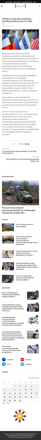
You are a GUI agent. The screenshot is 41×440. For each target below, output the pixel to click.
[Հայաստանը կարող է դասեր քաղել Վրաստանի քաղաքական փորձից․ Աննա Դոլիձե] (8, 254)
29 (15, 400)
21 (10, 397)
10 (25, 390)
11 (31, 390)
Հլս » (8, 403)
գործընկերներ (27, 2)
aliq (3, 24)
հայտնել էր (19, 114)
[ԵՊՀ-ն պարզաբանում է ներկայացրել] (8, 227)
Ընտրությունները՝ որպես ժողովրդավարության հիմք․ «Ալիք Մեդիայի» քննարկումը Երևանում (26, 266)
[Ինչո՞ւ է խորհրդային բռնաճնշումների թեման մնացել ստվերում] (8, 279)
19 (36, 393)
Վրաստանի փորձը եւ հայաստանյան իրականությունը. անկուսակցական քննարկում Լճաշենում (27, 240)
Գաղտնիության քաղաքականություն (20, 437)
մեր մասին (8, 2)
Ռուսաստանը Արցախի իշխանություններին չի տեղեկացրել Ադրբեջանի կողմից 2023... (18, 210)
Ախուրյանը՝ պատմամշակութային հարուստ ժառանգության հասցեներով (11, 349)
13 (4, 393)
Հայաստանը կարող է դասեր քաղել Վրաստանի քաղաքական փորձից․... (26, 253)
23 (20, 397)
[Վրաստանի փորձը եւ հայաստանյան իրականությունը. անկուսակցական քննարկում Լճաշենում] (8, 240)
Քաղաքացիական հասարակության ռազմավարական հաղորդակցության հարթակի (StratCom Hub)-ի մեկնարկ (13, 321)
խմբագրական (8, 176)
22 (15, 397)
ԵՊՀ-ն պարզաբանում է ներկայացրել (24, 225)
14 (10, 393)
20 (4, 397)
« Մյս (3, 403)
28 (10, 400)
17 (25, 393)
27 (4, 400)
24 (25, 397)
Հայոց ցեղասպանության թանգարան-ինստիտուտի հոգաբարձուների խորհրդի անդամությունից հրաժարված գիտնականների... (13, 336)
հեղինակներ (17, 2)
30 (20, 400)
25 (31, 397)
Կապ (34, 2)
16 (20, 393)
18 (31, 393)
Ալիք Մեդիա (30, 435)
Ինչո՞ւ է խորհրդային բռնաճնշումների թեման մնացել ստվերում (25, 278)
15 (15, 393)
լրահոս (5, 219)
